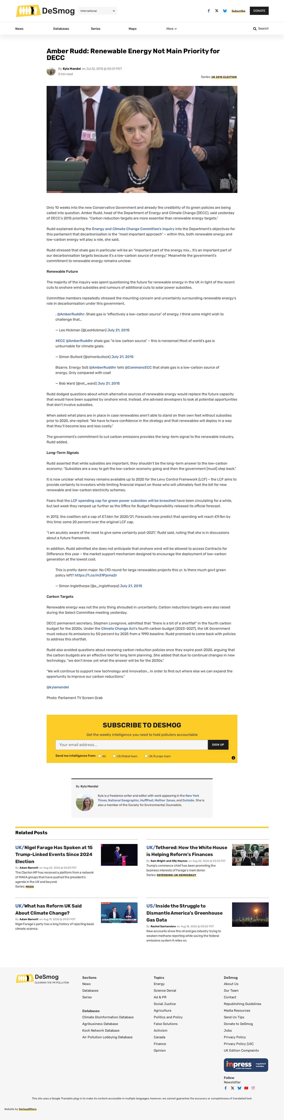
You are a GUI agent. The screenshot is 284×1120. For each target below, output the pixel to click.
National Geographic (123, 800)
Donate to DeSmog (238, 1024)
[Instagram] (253, 1088)
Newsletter (232, 1082)
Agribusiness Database (100, 1024)
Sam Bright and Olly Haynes (169, 860)
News (86, 984)
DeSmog (58, 11)
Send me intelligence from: (75, 755)
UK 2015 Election (224, 77)
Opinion (160, 1050)
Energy (159, 984)
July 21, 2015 (118, 330)
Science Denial (165, 991)
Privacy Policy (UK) (238, 1044)
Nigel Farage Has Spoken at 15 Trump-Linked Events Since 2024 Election (54, 854)
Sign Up (218, 744)
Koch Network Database (100, 1031)
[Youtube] (246, 1088)
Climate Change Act (118, 628)
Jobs (228, 1031)
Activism (160, 1031)
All (104, 756)
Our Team (231, 991)
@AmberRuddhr (70, 314)
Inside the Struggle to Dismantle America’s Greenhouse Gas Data (184, 913)
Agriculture (162, 1011)
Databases (90, 991)
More (170, 29)
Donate (259, 11)
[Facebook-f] (208, 10)
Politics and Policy (168, 1017)
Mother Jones (165, 800)
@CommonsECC (138, 367)
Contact (230, 997)
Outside (188, 800)
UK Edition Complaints (241, 1050)
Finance (160, 1044)
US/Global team (127, 756)
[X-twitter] (216, 10)
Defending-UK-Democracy (176, 875)
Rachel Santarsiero (163, 926)
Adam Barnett (29, 867)
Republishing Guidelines (242, 1004)
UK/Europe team (160, 756)
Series (87, 997)
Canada (159, 1037)
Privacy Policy (235, 1037)
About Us (231, 984)
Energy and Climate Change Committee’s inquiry (133, 229)
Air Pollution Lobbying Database (107, 1037)
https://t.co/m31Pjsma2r (96, 575)
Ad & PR (160, 997)
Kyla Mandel (72, 69)
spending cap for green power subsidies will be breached (123, 500)
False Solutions (166, 1024)
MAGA (30, 886)
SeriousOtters (27, 1109)
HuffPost (146, 800)
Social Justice (165, 1004)
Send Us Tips (234, 1017)
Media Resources (237, 1011)
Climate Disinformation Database (108, 1017)
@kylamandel (58, 687)
